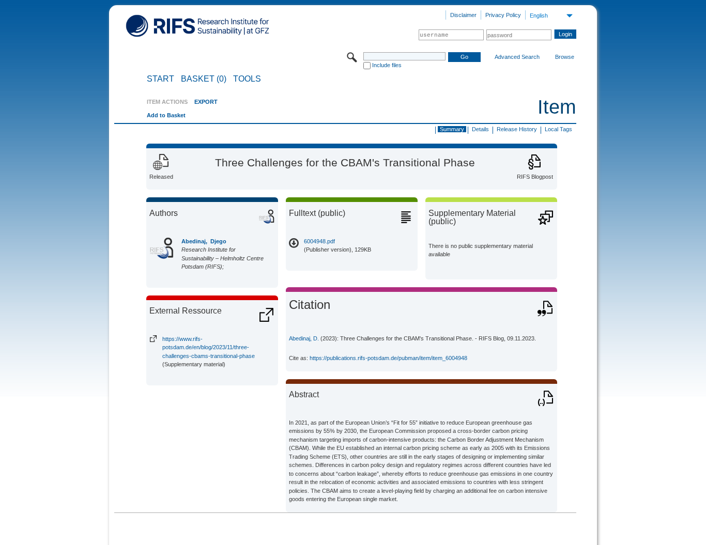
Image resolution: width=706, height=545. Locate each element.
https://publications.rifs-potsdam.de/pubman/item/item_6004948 (388, 358)
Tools (247, 79)
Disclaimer (463, 15)
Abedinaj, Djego (203, 241)
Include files (387, 65)
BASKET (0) (203, 79)
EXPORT (206, 102)
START (160, 79)
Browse (564, 57)
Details (480, 129)
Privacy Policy (503, 15)
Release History (517, 129)
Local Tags (558, 129)
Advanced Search (517, 57)
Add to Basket (166, 115)
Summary (452, 129)
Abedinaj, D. (304, 338)
